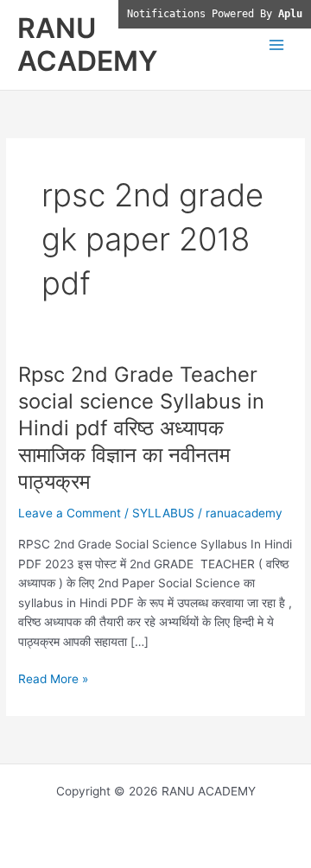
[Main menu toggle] (277, 45)
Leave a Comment (69, 513)
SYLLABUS (163, 513)
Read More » (53, 680)
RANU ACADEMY (87, 44)
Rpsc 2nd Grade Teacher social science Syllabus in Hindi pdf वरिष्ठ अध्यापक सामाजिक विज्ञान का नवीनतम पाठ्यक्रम (141, 427)
